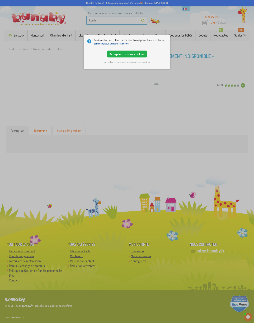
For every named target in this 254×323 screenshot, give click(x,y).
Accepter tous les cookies (127, 54)
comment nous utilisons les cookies (112, 43)
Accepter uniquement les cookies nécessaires (127, 62)
